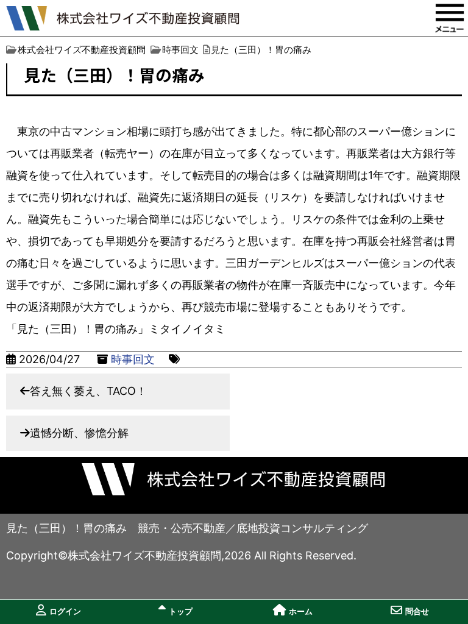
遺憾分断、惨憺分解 (79, 433)
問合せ (417, 611)
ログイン (65, 611)
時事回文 (133, 359)
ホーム (301, 611)
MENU (449, 18)
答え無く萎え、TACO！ (88, 391)
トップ (181, 611)
